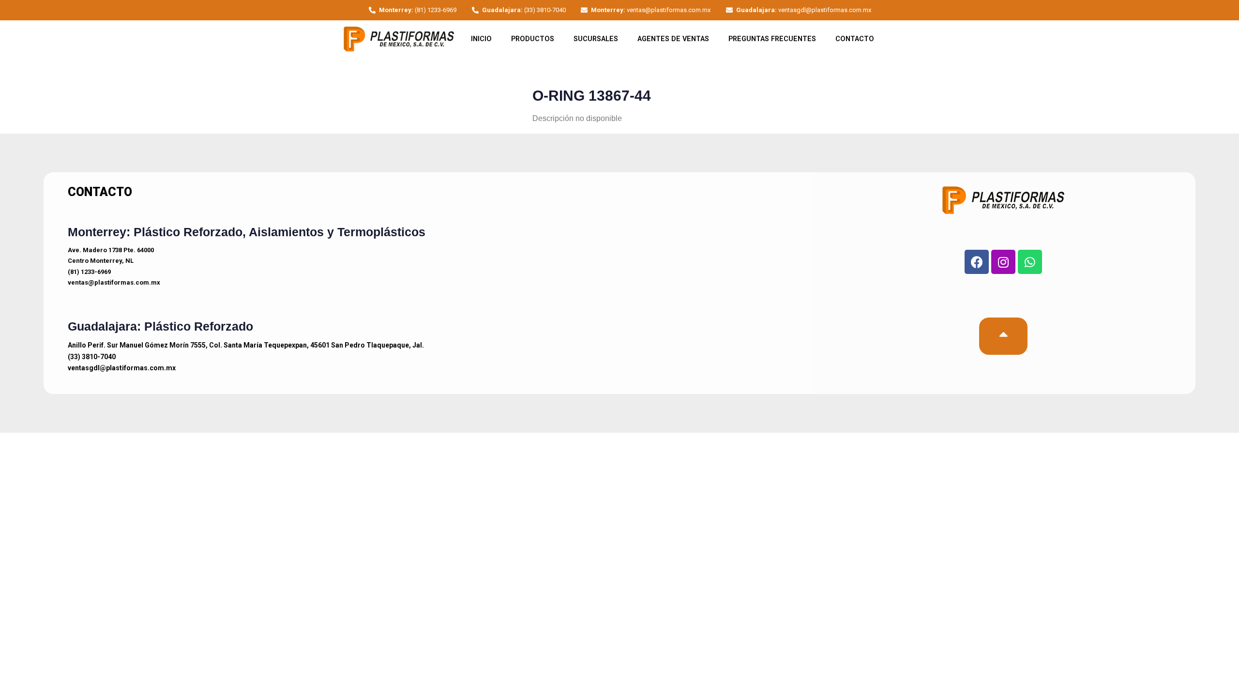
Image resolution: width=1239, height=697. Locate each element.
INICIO (481, 39)
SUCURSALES (596, 39)
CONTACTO (854, 39)
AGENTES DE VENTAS (673, 39)
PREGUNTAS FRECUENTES (772, 39)
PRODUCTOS (532, 39)
